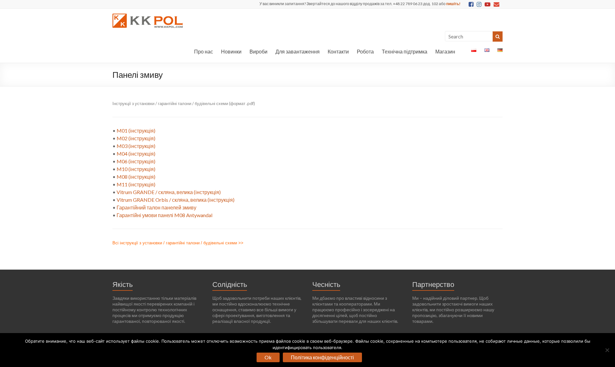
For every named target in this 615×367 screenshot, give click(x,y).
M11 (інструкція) (136, 184)
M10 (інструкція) (136, 169)
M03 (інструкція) (136, 146)
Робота (365, 51)
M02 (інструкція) (136, 138)
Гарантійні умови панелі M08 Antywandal (164, 215)
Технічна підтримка (404, 51)
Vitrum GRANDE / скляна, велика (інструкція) (169, 192)
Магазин (445, 51)
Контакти (338, 51)
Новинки (231, 51)
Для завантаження (297, 51)
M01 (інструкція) (136, 130)
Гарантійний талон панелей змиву (156, 207)
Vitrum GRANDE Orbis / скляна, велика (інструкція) (175, 200)
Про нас (203, 51)
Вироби (258, 51)
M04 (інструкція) (136, 154)
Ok (268, 357)
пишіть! (453, 3)
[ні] (607, 350)
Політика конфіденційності (322, 357)
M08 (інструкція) (136, 177)
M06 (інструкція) (136, 161)
